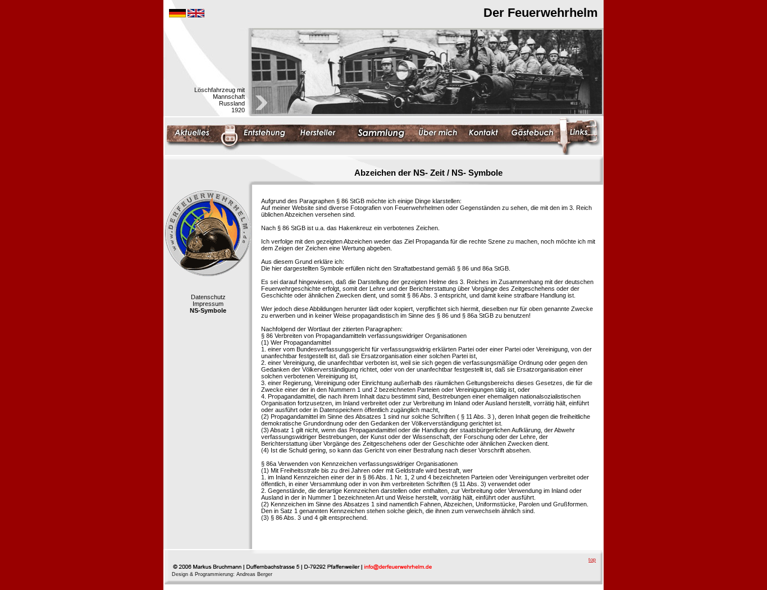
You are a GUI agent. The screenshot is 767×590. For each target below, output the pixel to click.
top (592, 559)
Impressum (208, 303)
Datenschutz (208, 297)
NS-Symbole (208, 310)
